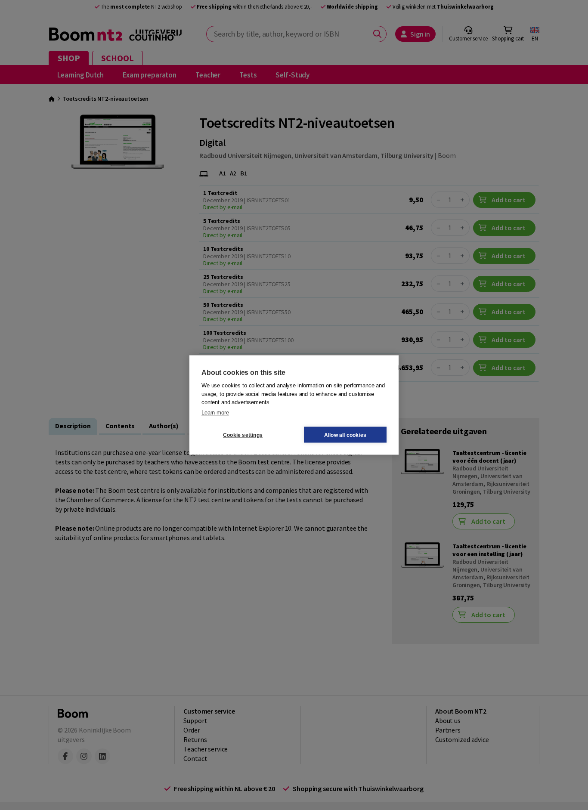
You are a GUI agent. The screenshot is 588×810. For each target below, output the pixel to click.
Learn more (215, 412)
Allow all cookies (345, 435)
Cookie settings (243, 435)
